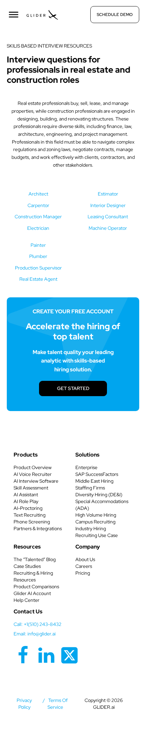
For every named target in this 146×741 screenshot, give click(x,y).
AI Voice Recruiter (33, 474)
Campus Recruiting (95, 522)
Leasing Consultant (108, 217)
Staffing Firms (90, 488)
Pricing (82, 573)
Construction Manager (38, 217)
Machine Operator (108, 228)
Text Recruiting (29, 515)
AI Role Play (26, 501)
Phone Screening (32, 522)
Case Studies (27, 566)
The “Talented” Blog (35, 559)
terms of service (58, 703)
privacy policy (24, 703)
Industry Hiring (90, 528)
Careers (83, 566)
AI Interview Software (36, 481)
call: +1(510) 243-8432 (37, 624)
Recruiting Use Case (96, 535)
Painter (38, 245)
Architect (38, 194)
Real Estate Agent (38, 279)
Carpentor (38, 205)
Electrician (38, 228)
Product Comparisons (36, 586)
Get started (73, 388)
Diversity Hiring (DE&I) (98, 495)
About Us (85, 559)
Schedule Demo (115, 14)
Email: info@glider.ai (35, 634)
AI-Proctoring (28, 508)
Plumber (38, 256)
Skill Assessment (31, 488)
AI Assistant (26, 495)
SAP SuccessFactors (96, 474)
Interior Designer (108, 205)
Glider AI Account (32, 593)
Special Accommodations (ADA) (101, 504)
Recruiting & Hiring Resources (33, 576)
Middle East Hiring (94, 481)
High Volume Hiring (95, 515)
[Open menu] (13, 15)
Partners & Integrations (38, 528)
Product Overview (33, 467)
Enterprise (86, 467)
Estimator (108, 194)
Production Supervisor (38, 268)
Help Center (26, 600)
